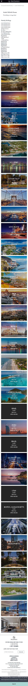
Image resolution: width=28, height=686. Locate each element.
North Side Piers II (5, 37)
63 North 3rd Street (5, 47)
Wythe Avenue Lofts (5, 53)
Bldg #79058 (4, 41)
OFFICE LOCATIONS (14, 656)
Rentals (14, 67)
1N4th (2, 38)
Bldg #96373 (4, 50)
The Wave (3, 30)
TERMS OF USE (14, 659)
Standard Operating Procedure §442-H (14, 672)
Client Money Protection (14, 676)
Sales (14, 65)
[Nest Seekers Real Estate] (14, 1)
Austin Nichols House (5, 23)
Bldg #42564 (4, 36)
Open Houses (14, 69)
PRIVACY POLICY (14, 660)
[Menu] (2, 1)
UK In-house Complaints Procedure (14, 674)
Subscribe (21, 652)
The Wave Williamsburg (6, 31)
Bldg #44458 (4, 44)
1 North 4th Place (5, 40)
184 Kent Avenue (4, 28)
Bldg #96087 (4, 43)
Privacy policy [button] (23, 679)
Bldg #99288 (4, 51)
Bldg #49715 (4, 48)
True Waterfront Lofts (5, 33)
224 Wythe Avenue (5, 54)
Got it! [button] (14, 684)
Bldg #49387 (4, 45)
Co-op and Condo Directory (7, 5)
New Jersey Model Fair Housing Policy (14, 675)
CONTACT (14, 657)
